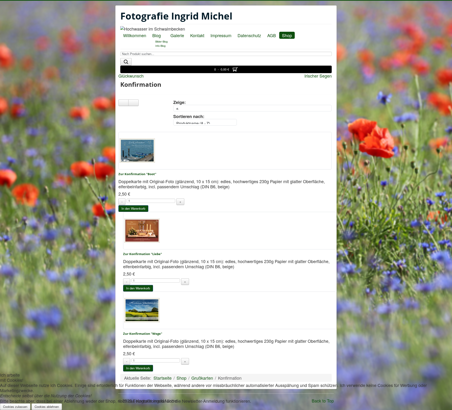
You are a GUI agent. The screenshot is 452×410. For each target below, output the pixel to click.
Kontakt (197, 35)
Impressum (220, 35)
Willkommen (134, 35)
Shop (287, 35)
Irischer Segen (318, 75)
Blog (156, 35)
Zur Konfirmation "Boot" (137, 174)
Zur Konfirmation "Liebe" (142, 254)
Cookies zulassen (15, 406)
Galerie (177, 35)
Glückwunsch (131, 75)
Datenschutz (249, 35)
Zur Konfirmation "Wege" (142, 333)
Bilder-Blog (161, 41)
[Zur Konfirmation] (137, 150)
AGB (271, 35)
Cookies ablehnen (47, 406)
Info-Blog (160, 45)
